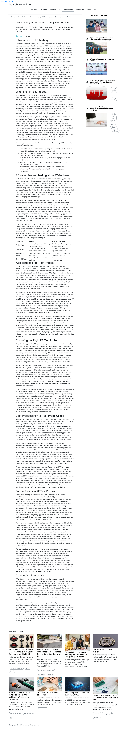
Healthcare (80, 10)
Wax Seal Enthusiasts (16, 668)
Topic (89, 10)
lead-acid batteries (15, 713)
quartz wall (50, 674)
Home (13, 17)
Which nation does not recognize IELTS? (102, 60)
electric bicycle (28, 713)
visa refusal (97, 717)
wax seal (27, 668)
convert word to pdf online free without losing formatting (114, 94)
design (12, 672)
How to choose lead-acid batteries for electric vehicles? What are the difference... (20, 695)
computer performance (115, 131)
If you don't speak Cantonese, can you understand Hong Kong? (102, 39)
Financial (53, 10)
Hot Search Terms (6, 1)
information (97, 714)
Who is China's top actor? (99, 15)
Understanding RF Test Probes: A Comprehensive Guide (50, 17)
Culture (44, 10)
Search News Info (20, 4)
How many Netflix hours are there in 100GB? (77, 693)
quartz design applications (46, 670)
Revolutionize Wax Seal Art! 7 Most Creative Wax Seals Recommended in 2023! (21, 651)
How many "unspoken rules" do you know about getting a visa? (105, 697)
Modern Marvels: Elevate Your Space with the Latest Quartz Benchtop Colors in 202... (49, 652)
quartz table (41, 674)
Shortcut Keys (113, 125)
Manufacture (68, 10)
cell (11, 717)
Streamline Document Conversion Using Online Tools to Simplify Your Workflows (102, 82)
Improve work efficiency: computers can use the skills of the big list (101, 108)
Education (34, 10)
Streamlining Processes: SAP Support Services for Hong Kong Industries (76, 654)
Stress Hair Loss (43, 709)
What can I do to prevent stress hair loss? (48, 693)
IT (60, 10)
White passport (107, 714)
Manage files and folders (113, 117)
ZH (95, 10)
